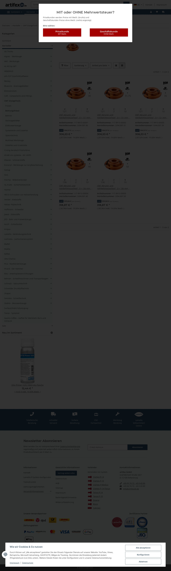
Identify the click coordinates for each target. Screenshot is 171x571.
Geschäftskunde (109, 32)
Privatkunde (62, 32)
